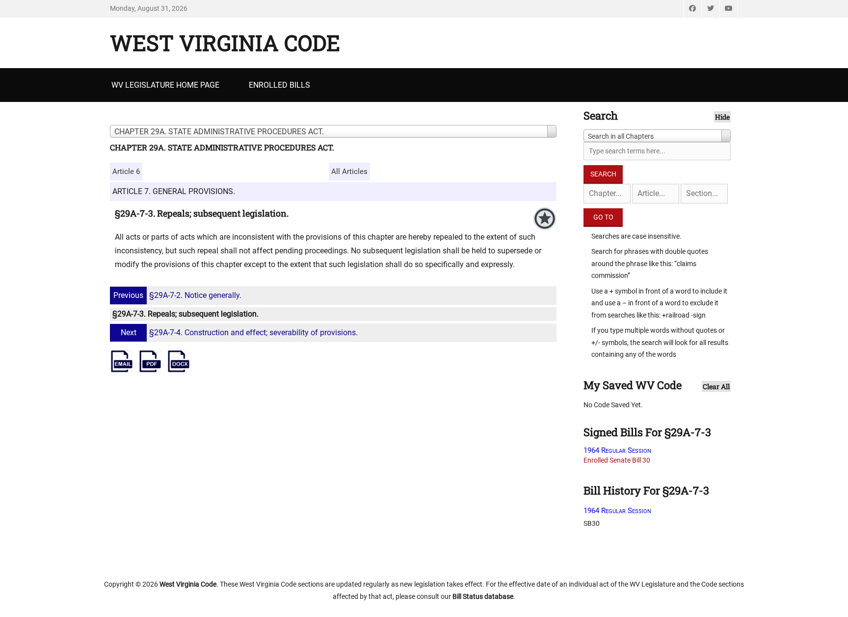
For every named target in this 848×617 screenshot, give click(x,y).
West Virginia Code (225, 42)
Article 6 (126, 171)
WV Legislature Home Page (165, 85)
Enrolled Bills (279, 85)
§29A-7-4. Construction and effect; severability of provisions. (239, 332)
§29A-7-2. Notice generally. (177, 295)
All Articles (349, 171)
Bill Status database (482, 596)
